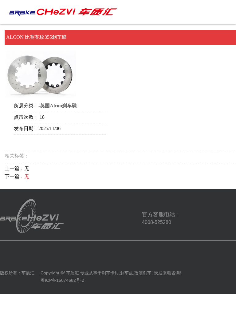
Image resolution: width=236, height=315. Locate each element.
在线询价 (31, 143)
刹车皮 (126, 272)
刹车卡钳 (110, 272)
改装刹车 (142, 272)
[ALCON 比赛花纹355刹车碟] (40, 74)
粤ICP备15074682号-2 (62, 280)
